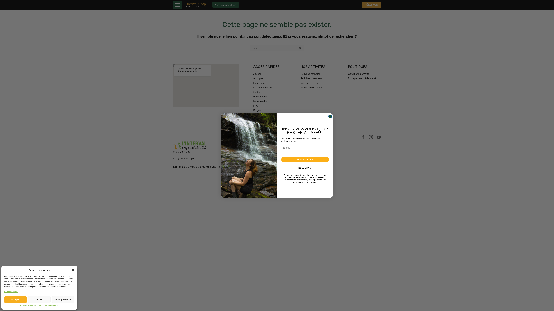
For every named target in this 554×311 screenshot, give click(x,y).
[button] (73, 270)
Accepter (15, 299)
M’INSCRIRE (305, 159)
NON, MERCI (305, 168)
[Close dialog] (330, 116)
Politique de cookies (28, 306)
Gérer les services (11, 292)
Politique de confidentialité (48, 306)
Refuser (39, 299)
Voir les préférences (63, 299)
